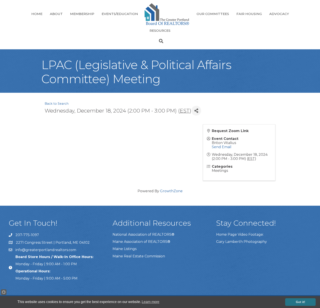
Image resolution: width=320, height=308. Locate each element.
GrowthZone (171, 191)
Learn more (150, 302)
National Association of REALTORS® (143, 234)
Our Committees (213, 14)
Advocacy (279, 14)
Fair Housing (249, 14)
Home (36, 14)
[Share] (196, 111)
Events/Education (120, 14)
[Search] (160, 41)
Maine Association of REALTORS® (141, 242)
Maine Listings (124, 249)
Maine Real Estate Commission (139, 256)
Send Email (221, 147)
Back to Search (57, 104)
